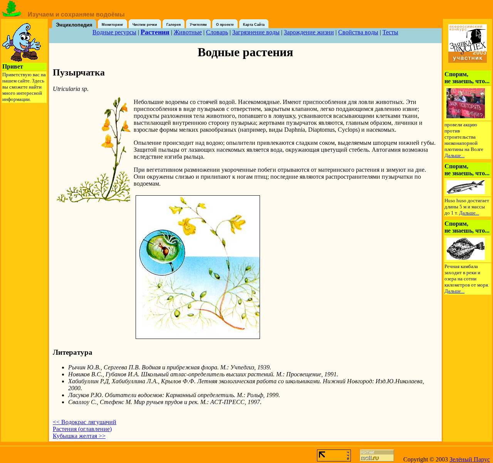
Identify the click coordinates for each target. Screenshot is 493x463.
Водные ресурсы (114, 32)
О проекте (225, 25)
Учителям (198, 25)
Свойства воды (358, 32)
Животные (188, 32)
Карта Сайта (254, 25)
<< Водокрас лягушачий (84, 422)
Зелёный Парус (469, 459)
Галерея (173, 25)
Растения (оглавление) (82, 429)
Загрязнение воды (256, 32)
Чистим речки (144, 25)
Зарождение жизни (309, 32)
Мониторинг (112, 25)
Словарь (217, 32)
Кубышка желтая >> (79, 436)
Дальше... (454, 155)
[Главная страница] (11, 14)
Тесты (390, 32)
